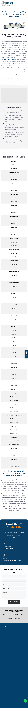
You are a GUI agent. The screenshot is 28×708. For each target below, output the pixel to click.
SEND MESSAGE (14, 601)
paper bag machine (10, 59)
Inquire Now (26, 354)
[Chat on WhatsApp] (25, 701)
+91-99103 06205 (8, 548)
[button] (26, 3)
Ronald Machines (7, 12)
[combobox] (3, 584)
